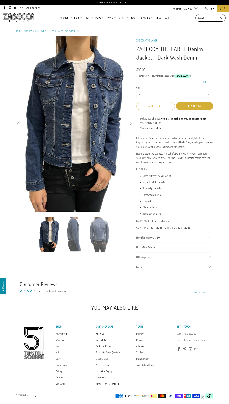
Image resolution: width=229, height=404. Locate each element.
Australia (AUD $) (183, 8)
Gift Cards (60, 383)
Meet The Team (102, 365)
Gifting (59, 371)
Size (138, 87)
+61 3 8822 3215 (34, 8)
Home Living (61, 365)
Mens (58, 346)
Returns (139, 339)
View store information (150, 128)
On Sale (59, 377)
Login (212, 8)
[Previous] (18, 124)
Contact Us (101, 339)
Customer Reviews (104, 346)
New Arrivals (61, 333)
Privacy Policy (142, 358)
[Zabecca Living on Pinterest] (10, 8)
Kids (58, 352)
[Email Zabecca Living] (21, 8)
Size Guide (100, 377)
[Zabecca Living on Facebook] (4, 8)
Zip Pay (139, 352)
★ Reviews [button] (3, 286)
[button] (66, 18)
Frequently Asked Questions (108, 352)
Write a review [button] (200, 292)
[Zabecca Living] (18, 17)
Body (58, 358)
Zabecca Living (29, 395)
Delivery (140, 333)
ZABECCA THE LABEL (146, 40)
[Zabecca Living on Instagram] (15, 8)
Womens (60, 339)
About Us (100, 333)
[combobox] (210, 18)
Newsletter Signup (104, 371)
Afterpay (140, 346)
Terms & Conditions (145, 365)
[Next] (130, 124)
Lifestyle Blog (102, 358)
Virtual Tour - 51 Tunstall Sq (108, 383)
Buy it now (194, 106)
